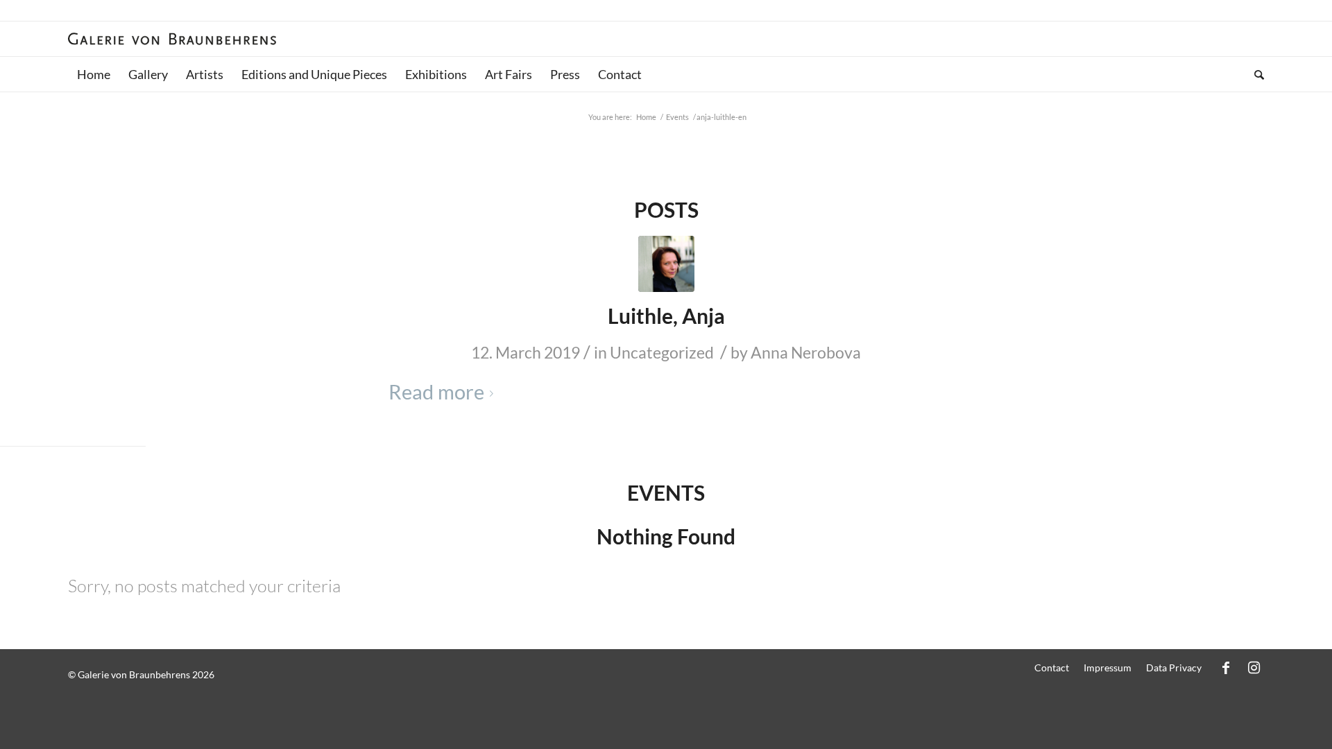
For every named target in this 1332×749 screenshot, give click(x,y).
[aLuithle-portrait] (666, 264)
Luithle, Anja (666, 315)
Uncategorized (662, 352)
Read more (436, 392)
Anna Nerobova (806, 352)
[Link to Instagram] (1253, 667)
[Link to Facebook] (1225, 667)
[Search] (1254, 74)
